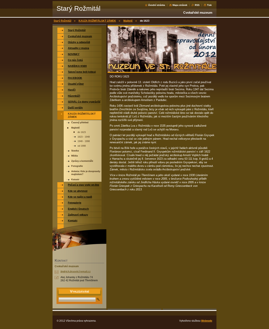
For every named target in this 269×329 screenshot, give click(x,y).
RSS (197, 5)
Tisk (209, 5)
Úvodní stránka (156, 5)
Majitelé (128, 21)
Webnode (206, 321)
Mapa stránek (180, 5)
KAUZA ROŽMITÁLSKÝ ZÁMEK (97, 21)
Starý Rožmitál (62, 21)
